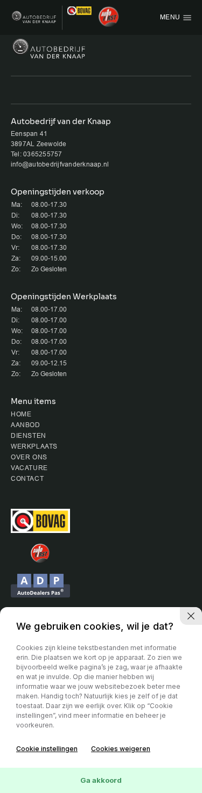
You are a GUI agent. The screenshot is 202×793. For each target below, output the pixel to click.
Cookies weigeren (120, 749)
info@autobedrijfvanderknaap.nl (60, 164)
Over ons (29, 457)
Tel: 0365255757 (36, 154)
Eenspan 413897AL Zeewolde (39, 139)
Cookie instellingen (47, 749)
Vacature (29, 468)
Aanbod (25, 425)
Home (21, 414)
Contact (27, 478)
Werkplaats (34, 446)
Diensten (28, 435)
